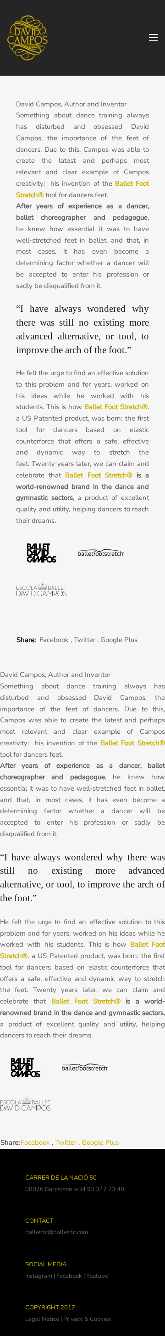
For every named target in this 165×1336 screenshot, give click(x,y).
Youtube (97, 1276)
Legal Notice (42, 1319)
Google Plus (119, 639)
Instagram (38, 1276)
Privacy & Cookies (87, 1319)
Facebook (54, 639)
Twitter (84, 639)
